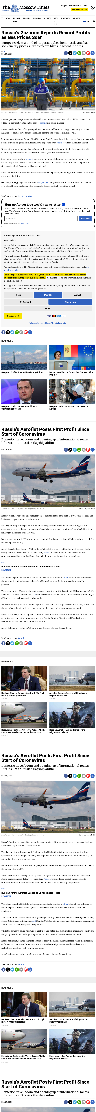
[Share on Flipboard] (88, 53)
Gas (30, 196)
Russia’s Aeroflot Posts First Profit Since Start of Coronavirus (45, 432)
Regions (27, 18)
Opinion (47, 18)
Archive (76, 18)
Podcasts (65, 18)
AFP (5, 52)
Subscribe (85, 218)
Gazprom (22, 196)
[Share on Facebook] (66, 53)
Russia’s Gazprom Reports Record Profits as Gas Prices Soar (45, 35)
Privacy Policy (24, 223)
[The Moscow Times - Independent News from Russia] (25, 8)
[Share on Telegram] (75, 53)
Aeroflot (22, 638)
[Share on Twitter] (70, 53)
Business (37, 18)
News (8, 18)
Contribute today (79, 9)
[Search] (94, 21)
